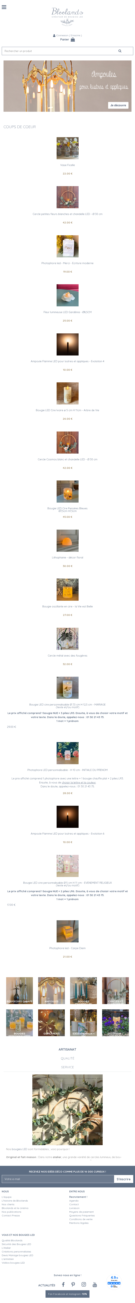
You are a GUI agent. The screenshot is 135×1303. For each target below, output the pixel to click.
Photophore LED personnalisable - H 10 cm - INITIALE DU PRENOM (67, 770)
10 (67, 369)
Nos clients (8, 1204)
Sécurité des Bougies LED (17, 1244)
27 (67, 615)
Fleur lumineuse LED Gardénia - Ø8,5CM (68, 312)
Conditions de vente (80, 1219)
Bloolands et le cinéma (15, 1208)
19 (67, 271)
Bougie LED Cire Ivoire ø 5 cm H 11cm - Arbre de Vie (67, 410)
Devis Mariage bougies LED (17, 1255)
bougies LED (19, 1149)
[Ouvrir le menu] (4, 7)
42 (67, 222)
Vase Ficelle (67, 165)
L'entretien (8, 1259)
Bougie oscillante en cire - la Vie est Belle (67, 606)
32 (67, 664)
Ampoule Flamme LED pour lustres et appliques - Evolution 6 (67, 833)
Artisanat (67, 1049)
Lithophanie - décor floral (67, 557)
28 (67, 793)
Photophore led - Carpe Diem (67, 948)
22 (67, 173)
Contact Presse (11, 1215)
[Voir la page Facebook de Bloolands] (63, 1284)
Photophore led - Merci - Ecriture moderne (67, 263)
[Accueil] (67, 16)
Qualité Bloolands (12, 1240)
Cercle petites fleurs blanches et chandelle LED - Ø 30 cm (67, 214)
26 (67, 418)
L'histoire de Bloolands (15, 1200)
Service (67, 1067)
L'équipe (6, 1197)
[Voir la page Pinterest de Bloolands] (73, 1284)
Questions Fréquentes (82, 1215)
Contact (74, 1204)
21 (67, 956)
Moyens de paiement (81, 1211)
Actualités (46, 1285)
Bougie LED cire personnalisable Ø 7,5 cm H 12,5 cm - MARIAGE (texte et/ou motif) (67, 706)
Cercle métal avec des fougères (67, 655)
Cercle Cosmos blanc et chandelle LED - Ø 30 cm (67, 459)
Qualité (67, 1058)
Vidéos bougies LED (13, 1262)
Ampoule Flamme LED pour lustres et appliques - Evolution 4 (67, 361)
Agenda (73, 1200)
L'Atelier (6, 1247)
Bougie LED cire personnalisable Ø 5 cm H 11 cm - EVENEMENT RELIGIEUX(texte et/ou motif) (67, 884)
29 (11, 726)
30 (67, 566)
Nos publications (11, 1211)
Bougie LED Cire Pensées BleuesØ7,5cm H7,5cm (67, 509)
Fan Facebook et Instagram (67, 1294)
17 (11, 904)
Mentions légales (79, 1223)
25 (67, 320)
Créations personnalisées (16, 1251)
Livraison (74, 1208)
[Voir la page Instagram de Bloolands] (84, 1284)
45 (67, 516)
